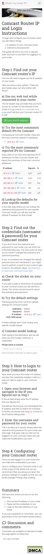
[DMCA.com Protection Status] (35, 549)
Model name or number (12, 345)
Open (21, 142)
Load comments (12, 539)
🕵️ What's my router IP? (14, 3)
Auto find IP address (17, 120)
